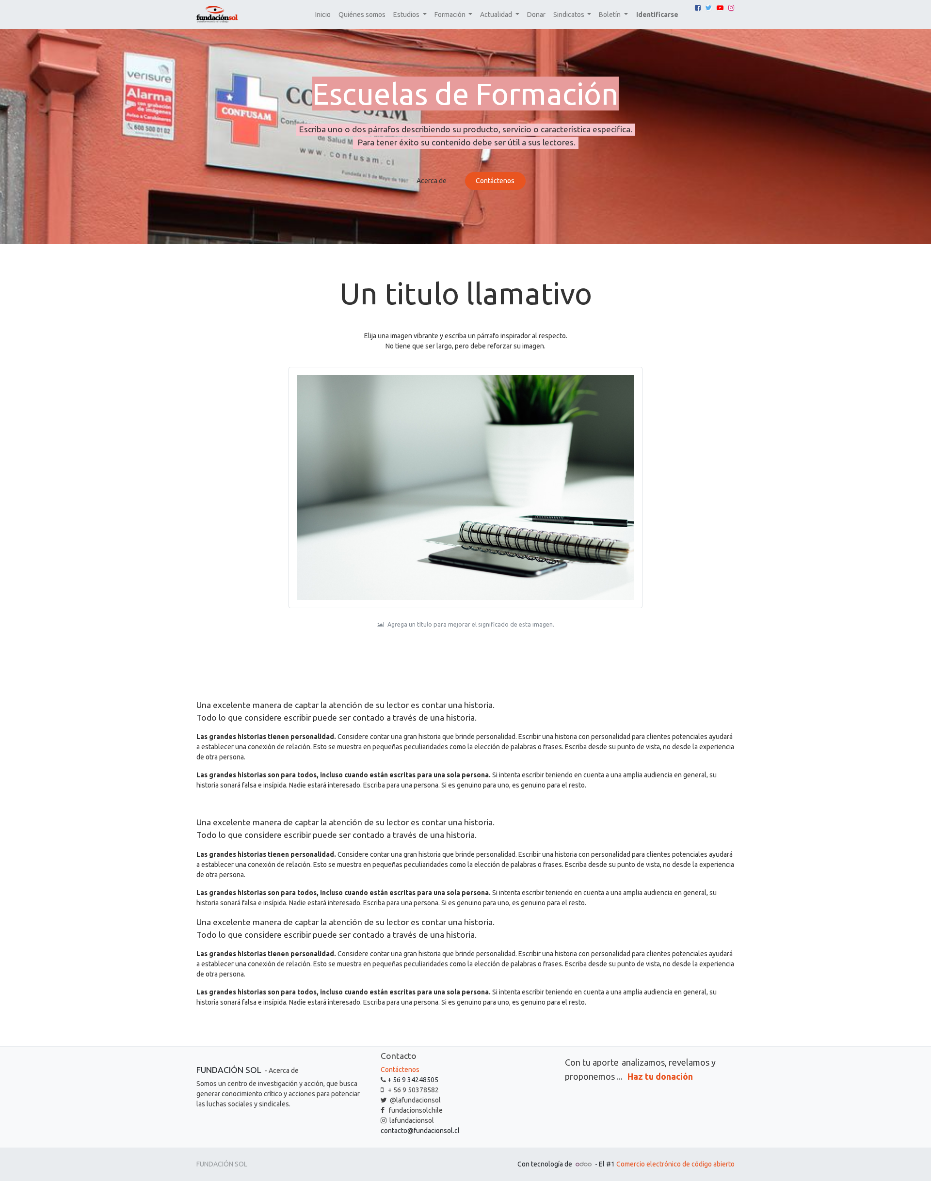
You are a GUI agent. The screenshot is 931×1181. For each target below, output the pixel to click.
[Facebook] (697, 8)
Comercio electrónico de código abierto (675, 1164)
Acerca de (432, 181)
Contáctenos (495, 181)
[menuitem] (323, 15)
